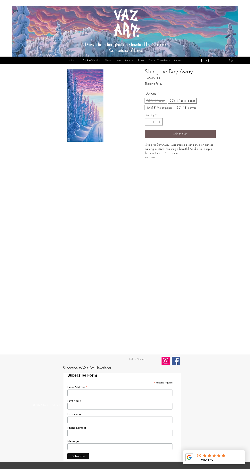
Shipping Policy (153, 83)
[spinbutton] (153, 121)
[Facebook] (201, 60)
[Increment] (159, 121)
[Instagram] (207, 60)
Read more (151, 157)
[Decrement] (147, 121)
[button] (231, 60)
